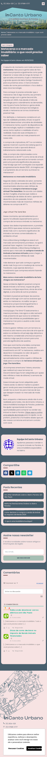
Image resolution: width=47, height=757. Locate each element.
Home (3, 32)
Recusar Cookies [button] (16, 748)
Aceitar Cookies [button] (35, 748)
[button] (43, 3)
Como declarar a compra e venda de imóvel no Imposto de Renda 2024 (22, 513)
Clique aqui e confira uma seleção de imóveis (22, 413)
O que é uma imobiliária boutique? (18, 521)
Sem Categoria (7, 45)
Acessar (39, 583)
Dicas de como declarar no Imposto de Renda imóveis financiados (23, 633)
